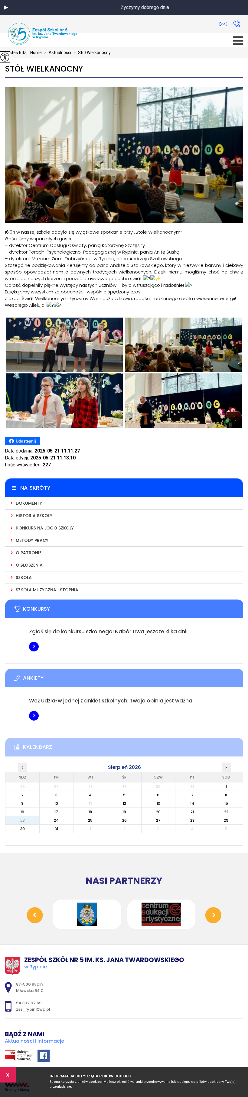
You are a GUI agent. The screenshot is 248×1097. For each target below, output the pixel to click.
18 (90, 811)
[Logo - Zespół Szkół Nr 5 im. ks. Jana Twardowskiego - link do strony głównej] (42, 34)
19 (124, 811)
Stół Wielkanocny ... (93, 52)
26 (124, 820)
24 (56, 820)
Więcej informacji (34, 646)
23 (22, 820)
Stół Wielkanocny (44, 69)
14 (192, 803)
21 (192, 811)
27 (158, 820)
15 (226, 803)
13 (158, 803)
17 (56, 811)
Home (36, 52)
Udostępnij (26, 441)
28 (192, 820)
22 (226, 811)
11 (90, 803)
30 (22, 828)
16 (22, 811)
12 (124, 803)
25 (90, 820)
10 (56, 803)
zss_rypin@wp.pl (225, 24)
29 (226, 820)
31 (56, 828)
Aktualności (57, 52)
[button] (6, 7)
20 (158, 811)
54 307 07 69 (236, 24)
